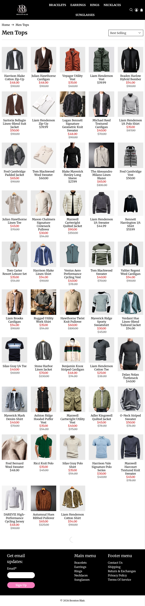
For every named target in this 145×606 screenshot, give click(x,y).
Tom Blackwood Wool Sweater (43, 173)
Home (6, 24)
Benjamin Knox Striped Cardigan (72, 367)
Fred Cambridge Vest (130, 173)
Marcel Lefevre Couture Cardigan (73, 563)
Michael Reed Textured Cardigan (101, 123)
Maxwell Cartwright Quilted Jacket (72, 222)
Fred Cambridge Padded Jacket (14, 173)
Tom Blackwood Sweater (101, 272)
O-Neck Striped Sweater (130, 417)
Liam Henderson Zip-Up (43, 121)
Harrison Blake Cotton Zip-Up (14, 77)
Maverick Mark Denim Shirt (14, 417)
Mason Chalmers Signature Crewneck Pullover (43, 224)
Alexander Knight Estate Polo (130, 563)
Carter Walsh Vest (102, 514)
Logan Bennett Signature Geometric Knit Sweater (72, 125)
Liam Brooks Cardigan (14, 319)
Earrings (78, 5)
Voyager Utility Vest (72, 77)
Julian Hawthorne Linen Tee (14, 220)
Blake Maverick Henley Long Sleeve (72, 175)
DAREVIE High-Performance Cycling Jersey (14, 518)
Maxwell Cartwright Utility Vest (72, 419)
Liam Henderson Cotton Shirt (72, 516)
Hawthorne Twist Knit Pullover (72, 319)
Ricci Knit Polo (43, 463)
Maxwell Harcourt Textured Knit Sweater (130, 468)
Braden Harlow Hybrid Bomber (130, 77)
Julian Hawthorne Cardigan (43, 77)
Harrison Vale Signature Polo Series (102, 466)
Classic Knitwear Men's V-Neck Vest (101, 565)
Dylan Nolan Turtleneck (130, 376)
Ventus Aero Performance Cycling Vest (72, 274)
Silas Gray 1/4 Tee (15, 366)
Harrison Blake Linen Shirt (43, 272)
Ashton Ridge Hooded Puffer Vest (43, 419)
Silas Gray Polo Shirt (72, 464)
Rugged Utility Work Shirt (43, 319)
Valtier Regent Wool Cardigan (131, 272)
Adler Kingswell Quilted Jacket (101, 417)
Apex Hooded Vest (43, 562)
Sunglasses (85, 15)
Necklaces (112, 5)
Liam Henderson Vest (101, 77)
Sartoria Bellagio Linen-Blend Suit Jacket (14, 123)
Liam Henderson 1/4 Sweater (101, 220)
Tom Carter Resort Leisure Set (14, 272)
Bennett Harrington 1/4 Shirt (130, 222)
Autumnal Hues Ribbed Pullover (43, 516)
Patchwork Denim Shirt (14, 563)
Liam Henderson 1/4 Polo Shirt (130, 121)
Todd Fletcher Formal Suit (130, 516)
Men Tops (22, 24)
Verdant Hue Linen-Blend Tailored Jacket (130, 321)
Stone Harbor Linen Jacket (43, 367)
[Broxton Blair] (21, 10)
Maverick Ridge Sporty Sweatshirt (101, 321)
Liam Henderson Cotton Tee (101, 367)
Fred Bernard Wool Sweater (14, 464)
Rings (94, 5)
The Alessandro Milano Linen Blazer (101, 175)
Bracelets (57, 5)
